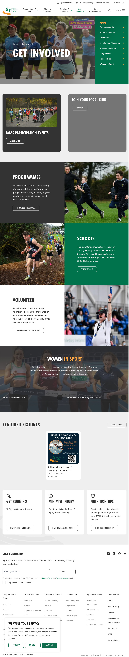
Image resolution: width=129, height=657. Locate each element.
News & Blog (113, 607)
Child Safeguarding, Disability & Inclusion (94, 3)
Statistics (90, 614)
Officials (47, 606)
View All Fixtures (117, 424)
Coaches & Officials (53, 594)
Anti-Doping (91, 619)
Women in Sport (71, 616)
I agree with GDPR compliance (21, 582)
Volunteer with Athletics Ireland (28, 330)
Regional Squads (50, 616)
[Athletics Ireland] (11, 10)
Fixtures (5, 609)
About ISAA (70, 611)
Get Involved (27, 44)
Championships (8, 614)
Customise (16, 645)
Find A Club (28, 601)
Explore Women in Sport (14, 397)
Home (15, 44)
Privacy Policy (47, 578)
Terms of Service (62, 578)
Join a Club (120, 3)
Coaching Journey (51, 601)
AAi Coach (48, 611)
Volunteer (69, 621)
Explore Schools (87, 269)
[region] (32, 635)
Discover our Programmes (26, 207)
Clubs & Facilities (31, 594)
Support (110, 613)
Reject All (32, 645)
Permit (5, 644)
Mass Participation (72, 601)
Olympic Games (92, 609)
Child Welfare (113, 594)
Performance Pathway (95, 624)
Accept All (49, 645)
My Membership (66, 3)
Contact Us (112, 628)
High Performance (94, 594)
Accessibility (119, 655)
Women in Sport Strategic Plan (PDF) (83, 397)
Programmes (70, 606)
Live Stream (7, 604)
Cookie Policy (113, 640)
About (110, 601)
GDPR (109, 634)
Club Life (27, 606)
